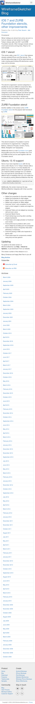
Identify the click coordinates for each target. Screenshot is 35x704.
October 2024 (7, 297)
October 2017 (7, 353)
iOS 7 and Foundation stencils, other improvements (14, 23)
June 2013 (6, 465)
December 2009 (8, 605)
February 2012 (7, 513)
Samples (4, 681)
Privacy (31, 702)
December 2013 (8, 449)
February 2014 (7, 441)
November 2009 (8, 609)
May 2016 (6, 381)
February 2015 (7, 409)
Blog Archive (5, 257)
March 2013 (6, 473)
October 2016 (7, 377)
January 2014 (7, 445)
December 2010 (8, 561)
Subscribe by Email (11, 264)
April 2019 (6, 337)
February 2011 (7, 553)
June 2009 (6, 625)
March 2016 (6, 385)
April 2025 (6, 289)
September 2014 (8, 421)
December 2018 (8, 341)
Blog (2, 688)
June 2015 (6, 401)
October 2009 (7, 613)
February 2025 (7, 293)
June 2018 (6, 349)
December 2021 (8, 317)
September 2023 (8, 309)
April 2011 (6, 545)
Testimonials (5, 679)
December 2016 (8, 373)
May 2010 (6, 585)
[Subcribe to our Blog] (22, 693)
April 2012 (6, 505)
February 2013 (7, 477)
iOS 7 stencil (20, 55)
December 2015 (8, 393)
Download (4, 675)
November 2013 (8, 453)
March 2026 (6, 277)
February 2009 (7, 641)
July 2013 (6, 461)
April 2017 (6, 361)
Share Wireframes (21, 681)
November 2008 (8, 653)
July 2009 (6, 621)
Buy (2, 673)
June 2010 (6, 581)
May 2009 (6, 629)
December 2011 (8, 521)
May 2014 (6, 429)
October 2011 (7, 529)
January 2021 (7, 321)
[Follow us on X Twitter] (17, 693)
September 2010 (8, 573)
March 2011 (6, 549)
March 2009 (6, 637)
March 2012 (6, 509)
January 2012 (7, 517)
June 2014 (6, 425)
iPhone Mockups (21, 673)
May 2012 (6, 501)
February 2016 (7, 389)
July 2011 (6, 537)
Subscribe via (10, 268)
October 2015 (7, 397)
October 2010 (7, 569)
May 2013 (6, 469)
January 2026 (7, 281)
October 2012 (7, 489)
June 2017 (6, 357)
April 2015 (6, 405)
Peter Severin (22, 30)
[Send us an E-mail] (17, 688)
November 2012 (8, 485)
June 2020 (6, 325)
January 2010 (7, 601)
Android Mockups (21, 671)
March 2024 (6, 305)
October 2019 (7, 333)
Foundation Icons (23, 150)
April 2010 (6, 589)
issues (21, 164)
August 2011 (7, 533)
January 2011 (7, 557)
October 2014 (7, 417)
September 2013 (8, 457)
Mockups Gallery (6, 692)
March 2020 (6, 329)
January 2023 (7, 313)
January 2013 (7, 481)
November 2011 (8, 525)
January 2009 (7, 645)
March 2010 (6, 593)
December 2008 (8, 649)
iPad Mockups (20, 675)
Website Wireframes (22, 677)
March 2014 (6, 437)
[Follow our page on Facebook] (22, 688)
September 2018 (8, 345)
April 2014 (6, 433)
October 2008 (7, 657)
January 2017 (7, 369)
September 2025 (8, 285)
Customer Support (7, 694)
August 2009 (7, 617)
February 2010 (7, 597)
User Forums (5, 690)
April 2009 (6, 633)
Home (3, 671)
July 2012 (6, 497)
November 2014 (8, 413)
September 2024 (8, 301)
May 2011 (6, 541)
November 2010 (8, 565)
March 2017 (6, 365)
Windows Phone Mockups (24, 679)
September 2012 (8, 493)
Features (4, 677)
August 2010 (7, 577)
